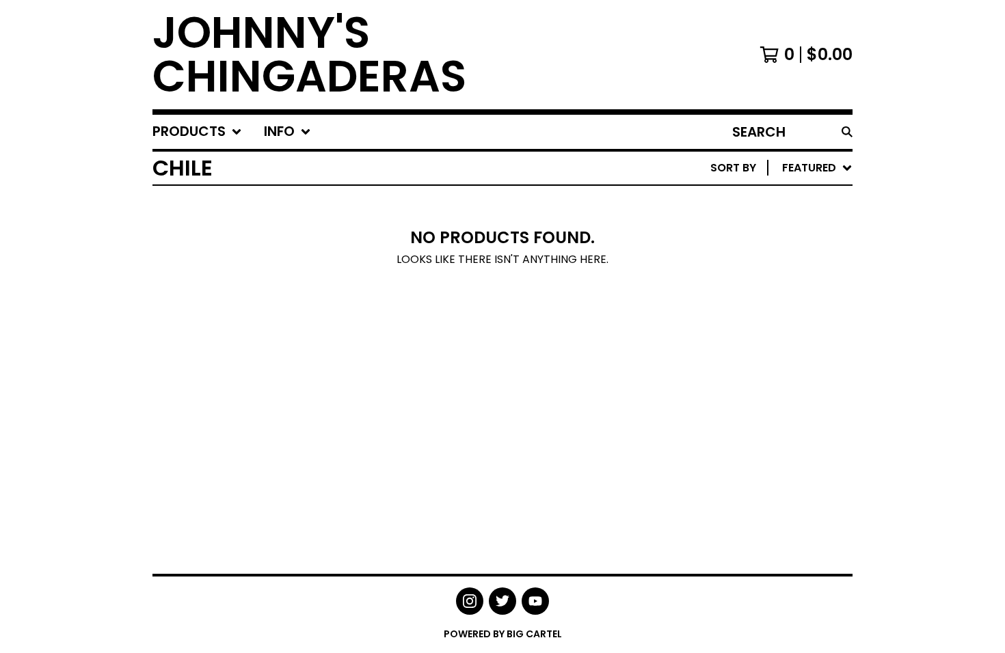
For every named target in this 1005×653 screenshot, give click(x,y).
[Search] (847, 132)
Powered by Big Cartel (503, 634)
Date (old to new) (753, 334)
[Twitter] (502, 601)
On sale (720, 225)
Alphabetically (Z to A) (768, 290)
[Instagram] (469, 601)
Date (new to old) (753, 312)
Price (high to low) (757, 378)
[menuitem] (197, 132)
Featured (725, 203)
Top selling (732, 247)
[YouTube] (535, 601)
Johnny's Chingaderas (309, 54)
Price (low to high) (757, 356)
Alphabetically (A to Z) (768, 269)
